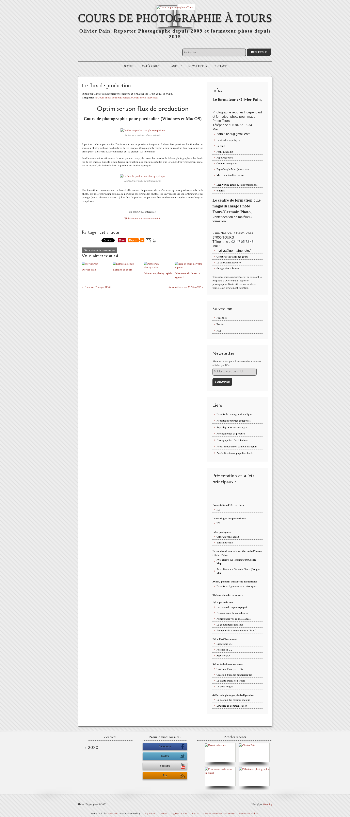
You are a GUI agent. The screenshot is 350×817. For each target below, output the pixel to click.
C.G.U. (195, 813)
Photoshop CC (225, 649)
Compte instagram (227, 163)
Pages (172, 66)
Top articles (150, 813)
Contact (220, 66)
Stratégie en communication (232, 705)
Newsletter (197, 66)
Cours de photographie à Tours (175, 18)
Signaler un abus (179, 813)
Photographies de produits (231, 433)
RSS (219, 330)
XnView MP (223, 655)
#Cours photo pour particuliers (113, 97)
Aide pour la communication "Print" (236, 630)
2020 (93, 747)
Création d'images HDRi (230, 669)
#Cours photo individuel (144, 97)
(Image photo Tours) (228, 268)
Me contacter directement (230, 175)
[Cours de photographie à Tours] (175, 7)
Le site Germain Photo (229, 262)
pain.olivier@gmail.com (233, 134)
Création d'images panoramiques (234, 674)
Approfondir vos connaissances (234, 618)
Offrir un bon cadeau (228, 536)
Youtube (165, 765)
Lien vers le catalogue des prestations (237, 184)
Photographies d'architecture (232, 440)
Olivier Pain (112, 813)
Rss (165, 775)
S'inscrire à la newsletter (99, 250)
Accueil (129, 66)
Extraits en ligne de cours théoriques (236, 586)
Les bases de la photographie (232, 607)
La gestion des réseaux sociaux (233, 700)
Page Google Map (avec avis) (233, 169)
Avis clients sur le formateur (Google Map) (236, 561)
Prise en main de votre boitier (233, 613)
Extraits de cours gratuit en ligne (234, 414)
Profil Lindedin (225, 151)
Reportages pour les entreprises (234, 420)
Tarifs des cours (225, 542)
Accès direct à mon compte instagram (237, 446)
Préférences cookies (248, 813)
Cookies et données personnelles (219, 813)
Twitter (220, 324)
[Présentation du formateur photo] (247, 745)
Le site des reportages (228, 140)
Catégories (149, 66)
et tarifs (221, 190)
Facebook (222, 317)
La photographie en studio (231, 680)
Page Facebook (225, 157)
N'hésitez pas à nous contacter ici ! (142, 218)
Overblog (267, 804)
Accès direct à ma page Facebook (235, 453)
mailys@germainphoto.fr (234, 250)
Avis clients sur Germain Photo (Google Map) (238, 571)
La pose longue (225, 686)
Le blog (221, 146)
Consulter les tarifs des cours (232, 256)
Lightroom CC (225, 644)
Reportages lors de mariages (232, 427)
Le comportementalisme (230, 624)
